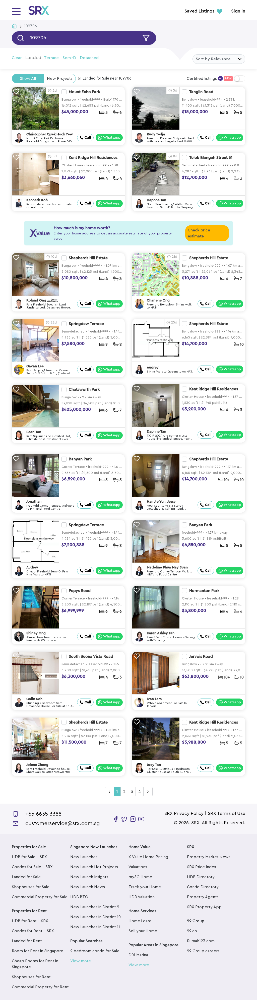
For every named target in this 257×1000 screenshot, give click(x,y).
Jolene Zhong (37, 765)
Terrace (51, 58)
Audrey (153, 367)
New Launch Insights (89, 877)
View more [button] (80, 961)
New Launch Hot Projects (94, 867)
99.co (192, 931)
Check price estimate (199, 233)
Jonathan (33, 501)
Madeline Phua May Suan (167, 567)
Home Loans (140, 921)
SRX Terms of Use (226, 813)
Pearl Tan (33, 432)
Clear (17, 58)
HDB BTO (79, 897)
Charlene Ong (158, 300)
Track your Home (144, 887)
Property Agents (203, 897)
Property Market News (208, 857)
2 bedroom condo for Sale (94, 951)
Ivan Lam (154, 699)
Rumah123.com (201, 941)
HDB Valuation (141, 897)
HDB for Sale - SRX (29, 857)
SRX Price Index (201, 867)
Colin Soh (34, 699)
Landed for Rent (27, 941)
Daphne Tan (156, 200)
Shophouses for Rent (31, 977)
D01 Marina (138, 955)
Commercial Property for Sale (40, 897)
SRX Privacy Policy (184, 813)
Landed (33, 57)
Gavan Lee (35, 366)
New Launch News (87, 887)
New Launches (83, 857)
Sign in (238, 11)
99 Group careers (203, 951)
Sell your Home (142, 931)
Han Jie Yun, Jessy (161, 501)
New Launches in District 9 (94, 907)
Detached (89, 58)
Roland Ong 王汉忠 (42, 300)
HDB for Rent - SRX (30, 921)
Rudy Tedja (156, 134)
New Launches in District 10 (95, 917)
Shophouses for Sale (30, 887)
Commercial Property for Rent (40, 987)
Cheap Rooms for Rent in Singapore (35, 964)
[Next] (148, 792)
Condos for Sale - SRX (32, 867)
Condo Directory (203, 887)
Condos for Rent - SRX (33, 931)
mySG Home (140, 877)
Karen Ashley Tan (160, 633)
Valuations (137, 867)
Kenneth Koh (37, 200)
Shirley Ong (36, 633)
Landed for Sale (26, 877)
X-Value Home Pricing (148, 857)
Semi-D (69, 58)
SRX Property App (204, 907)
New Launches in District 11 (95, 927)
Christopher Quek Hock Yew (49, 134)
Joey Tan (154, 765)
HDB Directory (201, 877)
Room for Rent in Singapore (37, 951)
